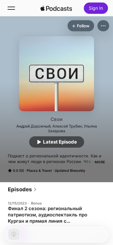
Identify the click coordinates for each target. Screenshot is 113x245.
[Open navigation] (11, 8)
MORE (100, 162)
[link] (22, 189)
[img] (56, 8)
